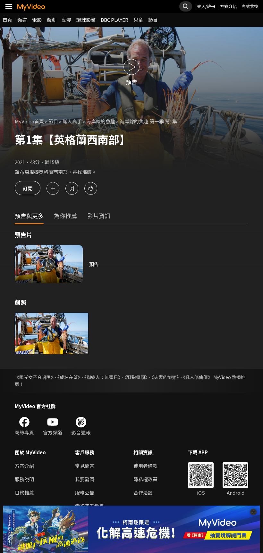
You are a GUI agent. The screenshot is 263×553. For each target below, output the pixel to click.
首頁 (7, 19)
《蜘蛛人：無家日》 (102, 377)
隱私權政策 (145, 479)
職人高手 (72, 121)
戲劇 (51, 19)
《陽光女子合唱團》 (34, 377)
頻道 (22, 19)
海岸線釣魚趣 (100, 121)
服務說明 (24, 479)
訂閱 (27, 188)
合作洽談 (143, 492)
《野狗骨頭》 (136, 377)
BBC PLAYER (114, 19)
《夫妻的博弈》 (165, 377)
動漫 (66, 19)
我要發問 (84, 479)
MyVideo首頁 (29, 121)
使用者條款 (145, 465)
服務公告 (84, 492)
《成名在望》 (68, 377)
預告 (94, 264)
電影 (37, 19)
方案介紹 (228, 6)
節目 (153, 19)
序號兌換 (250, 6)
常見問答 (84, 465)
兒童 (138, 19)
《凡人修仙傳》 (197, 377)
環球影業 (86, 19)
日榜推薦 (24, 492)
